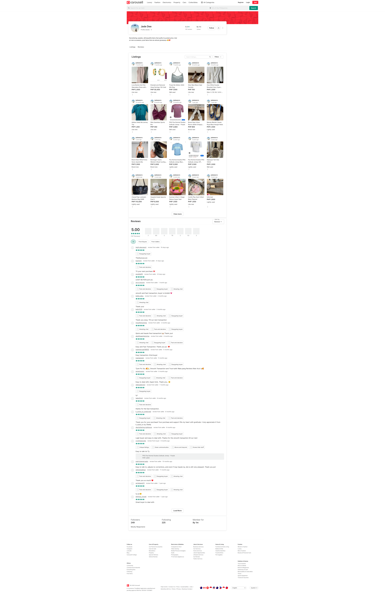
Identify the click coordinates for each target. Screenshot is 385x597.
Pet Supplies (218, 554)
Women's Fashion (242, 546)
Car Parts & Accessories (155, 546)
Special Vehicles (153, 554)
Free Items (130, 573)
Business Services (198, 546)
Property (151, 552)
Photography (174, 554)
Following (129, 571)
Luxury (240, 548)
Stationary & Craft (243, 569)
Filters (217, 57)
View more (177, 214)
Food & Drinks (219, 552)
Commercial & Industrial (133, 567)
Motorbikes (152, 550)
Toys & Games (242, 563)
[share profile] (219, 28)
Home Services (197, 550)
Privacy (179, 589)
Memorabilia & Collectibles (245, 571)
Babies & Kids (219, 548)
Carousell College (132, 554)
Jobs (191, 586)
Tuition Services (197, 558)
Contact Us (172, 586)
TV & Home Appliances (177, 556)
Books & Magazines (243, 567)
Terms (173, 589)
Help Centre (164, 586)
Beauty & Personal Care (244, 552)
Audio (172, 552)
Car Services (197, 548)
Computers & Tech (176, 546)
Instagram (129, 548)
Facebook (129, 546)
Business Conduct (187, 589)
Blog (128, 552)
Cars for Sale (152, 548)
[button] (146, 30)
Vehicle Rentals (153, 556)
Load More (177, 511)
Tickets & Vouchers (243, 577)
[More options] (222, 28)
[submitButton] (253, 8)
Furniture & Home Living (222, 546)
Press (177, 586)
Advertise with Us (166, 589)
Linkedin (129, 550)
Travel (239, 573)
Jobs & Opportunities (199, 552)
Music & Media (242, 565)
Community (130, 565)
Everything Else (131, 569)
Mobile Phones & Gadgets (178, 550)
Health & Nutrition (220, 550)
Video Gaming (175, 548)
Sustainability (184, 586)
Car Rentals (196, 556)
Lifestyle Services (198, 554)
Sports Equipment (243, 575)
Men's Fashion (242, 550)
